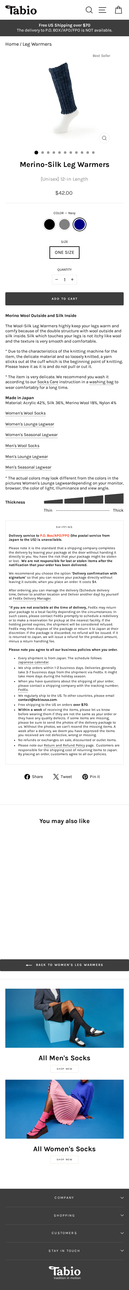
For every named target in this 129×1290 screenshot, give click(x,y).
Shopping (64, 1215)
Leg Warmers (37, 44)
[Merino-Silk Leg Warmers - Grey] (16, 884)
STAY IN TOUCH (64, 1251)
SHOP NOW (65, 1068)
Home (12, 44)
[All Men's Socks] (64, 1018)
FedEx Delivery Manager (32, 598)
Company (64, 1198)
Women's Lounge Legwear (29, 424)
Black (49, 224)
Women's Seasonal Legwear (31, 434)
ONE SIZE (64, 252)
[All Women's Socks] (64, 1109)
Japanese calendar (33, 662)
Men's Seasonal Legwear (28, 467)
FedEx (23, 690)
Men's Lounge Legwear (26, 456)
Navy (79, 224)
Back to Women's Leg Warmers (68, 965)
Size (64, 242)
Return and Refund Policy (64, 745)
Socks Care (47, 381)
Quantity (64, 270)
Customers (64, 1233)
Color (64, 213)
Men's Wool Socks (22, 445)
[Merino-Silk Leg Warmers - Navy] (23, 884)
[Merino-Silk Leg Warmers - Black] (9, 884)
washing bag (101, 381)
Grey (64, 224)
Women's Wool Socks (25, 413)
